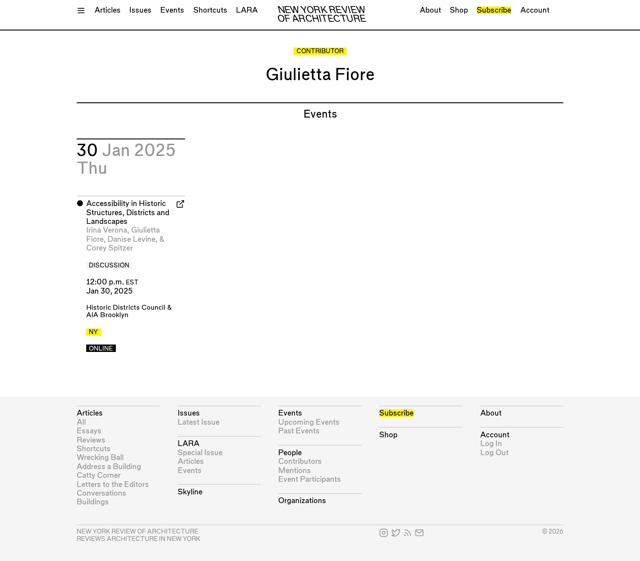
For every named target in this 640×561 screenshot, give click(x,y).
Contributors (300, 461)
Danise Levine (131, 239)
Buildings (93, 502)
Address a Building (109, 466)
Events (172, 10)
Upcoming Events (309, 422)
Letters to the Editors (113, 484)
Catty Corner (99, 475)
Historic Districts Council (125, 307)
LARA (247, 10)
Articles (107, 10)
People (290, 452)
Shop (459, 10)
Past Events (299, 431)
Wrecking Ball (100, 457)
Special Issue (200, 452)
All (81, 422)
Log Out (494, 452)
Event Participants (309, 479)
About (430, 10)
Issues (140, 10)
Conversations (101, 493)
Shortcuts (210, 10)
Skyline (190, 492)
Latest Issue (198, 422)
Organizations (302, 500)
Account (534, 10)
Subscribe (494, 10)
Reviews (91, 440)
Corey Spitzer (109, 248)
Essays (89, 431)
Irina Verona (106, 230)
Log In (491, 443)
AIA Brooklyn (107, 315)
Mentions (294, 470)
